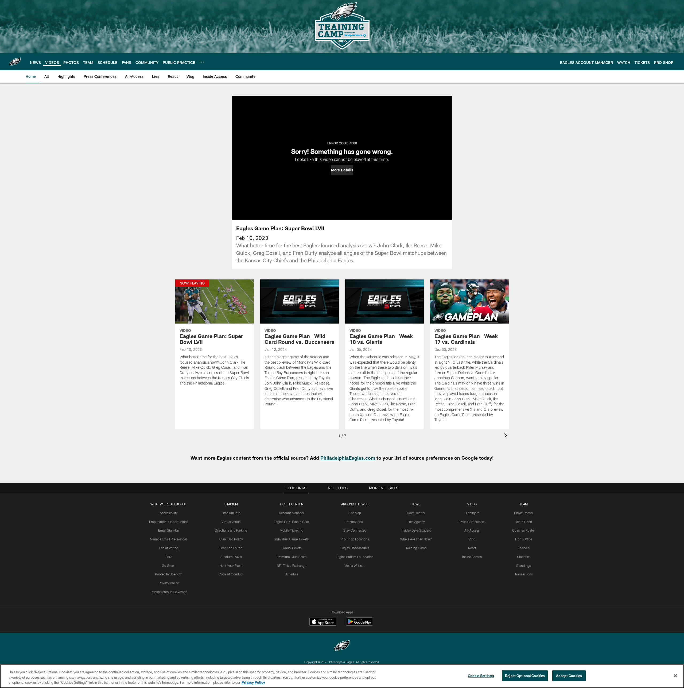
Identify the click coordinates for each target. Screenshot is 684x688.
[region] (342, 676)
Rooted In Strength (168, 574)
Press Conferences (471, 522)
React (472, 548)
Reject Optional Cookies (525, 675)
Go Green (169, 565)
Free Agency (416, 522)
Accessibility (169, 513)
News (416, 504)
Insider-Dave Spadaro (416, 530)
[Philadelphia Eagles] (342, 646)
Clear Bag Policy (231, 539)
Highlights (472, 513)
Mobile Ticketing (291, 530)
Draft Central (416, 513)
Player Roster (523, 513)
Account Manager (291, 513)
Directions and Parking (231, 530)
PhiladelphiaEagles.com (347, 458)
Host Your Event (231, 565)
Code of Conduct (231, 574)
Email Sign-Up (168, 530)
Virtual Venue (230, 522)
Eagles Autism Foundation (355, 557)
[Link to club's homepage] (15, 61)
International (355, 522)
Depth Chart (523, 522)
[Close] (675, 676)
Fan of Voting (168, 548)
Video (472, 504)
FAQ (169, 557)
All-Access (472, 530)
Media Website (354, 565)
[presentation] (506, 436)
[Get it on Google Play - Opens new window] (359, 624)
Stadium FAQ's (231, 557)
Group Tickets (292, 548)
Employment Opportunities (168, 522)
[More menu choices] (202, 62)
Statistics (523, 557)
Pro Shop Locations (355, 539)
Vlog (472, 539)
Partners (524, 548)
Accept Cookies (569, 675)
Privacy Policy (169, 583)
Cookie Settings (481, 675)
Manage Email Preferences (169, 539)
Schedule (291, 574)
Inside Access (472, 557)
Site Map (354, 513)
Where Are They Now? (416, 539)
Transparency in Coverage (168, 592)
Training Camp (416, 548)
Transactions (524, 574)
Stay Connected (354, 530)
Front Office (523, 539)
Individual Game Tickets (291, 539)
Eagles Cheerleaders (354, 548)
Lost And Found (231, 548)
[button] (342, 170)
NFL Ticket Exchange (291, 565)
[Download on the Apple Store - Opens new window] (322, 622)
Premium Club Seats (291, 557)
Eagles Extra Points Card (291, 522)
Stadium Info (231, 513)
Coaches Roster (523, 530)
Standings (523, 565)
